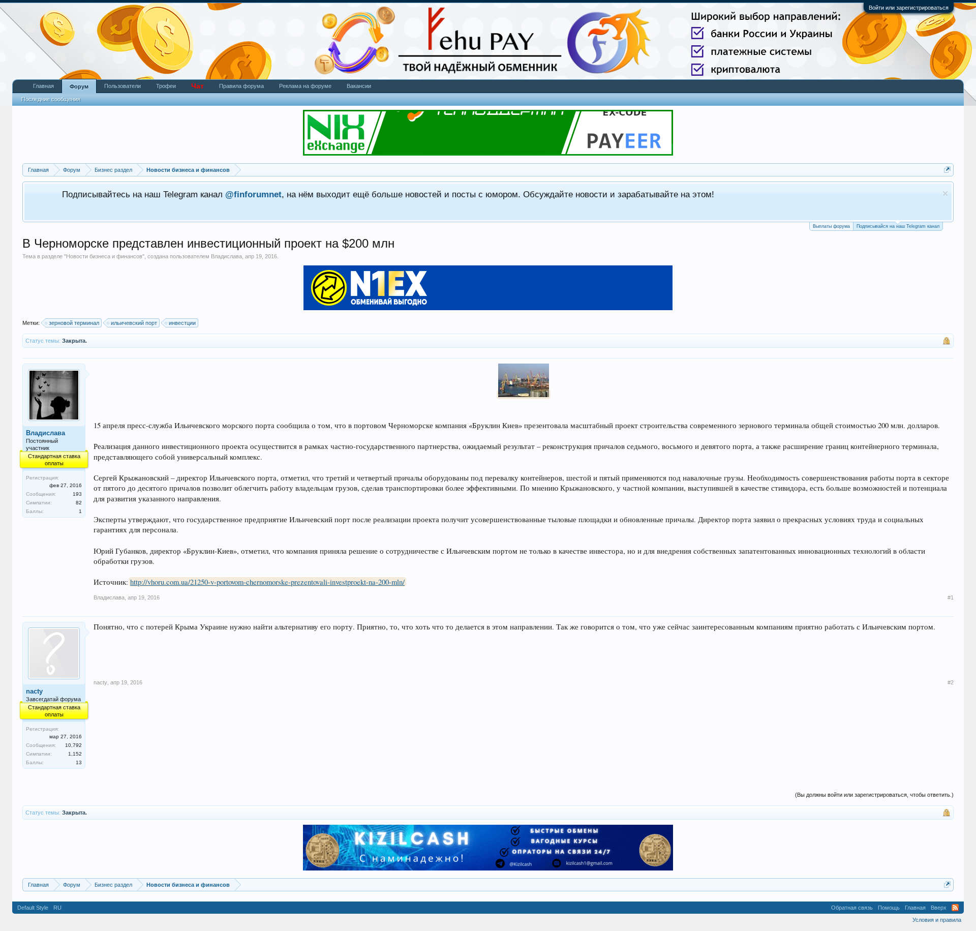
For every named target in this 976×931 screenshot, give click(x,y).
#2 (951, 682)
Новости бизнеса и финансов (104, 256)
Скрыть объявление (945, 193)
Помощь (889, 908)
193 (77, 494)
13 (79, 762)
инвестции (182, 323)
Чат (197, 86)
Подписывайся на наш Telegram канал (898, 226)
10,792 (73, 745)
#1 (951, 597)
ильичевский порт (134, 323)
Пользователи (122, 86)
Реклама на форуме (305, 86)
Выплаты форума (831, 226)
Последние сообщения (50, 99)
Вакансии (359, 86)
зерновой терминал (74, 323)
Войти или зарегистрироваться (909, 8)
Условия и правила (936, 920)
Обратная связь (852, 908)
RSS (955, 907)
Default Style (32, 908)
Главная (43, 86)
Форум (79, 86)
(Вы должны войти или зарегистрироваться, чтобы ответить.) (874, 795)
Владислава (226, 256)
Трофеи (166, 86)
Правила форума (241, 86)
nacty (34, 691)
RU (57, 908)
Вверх (939, 908)
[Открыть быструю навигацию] (947, 169)
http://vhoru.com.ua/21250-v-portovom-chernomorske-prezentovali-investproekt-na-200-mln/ (267, 582)
